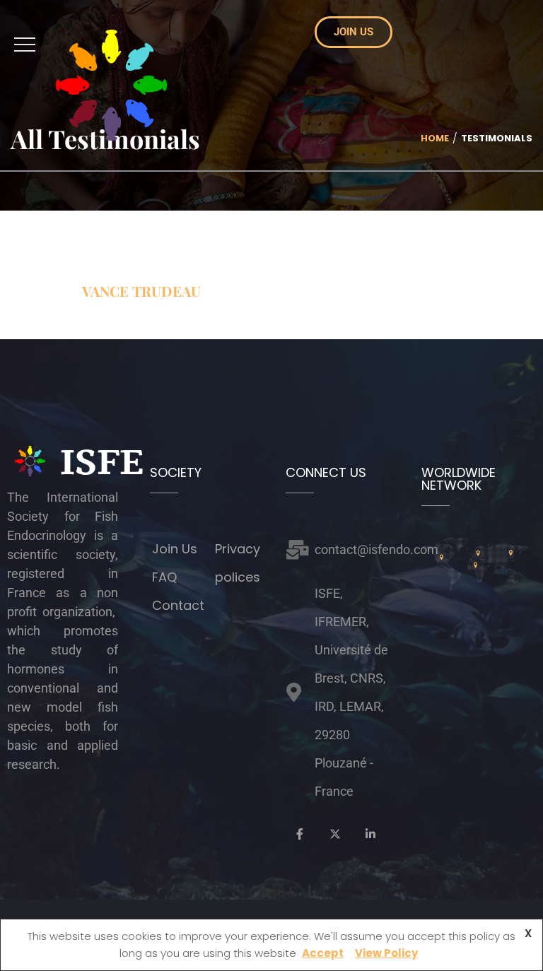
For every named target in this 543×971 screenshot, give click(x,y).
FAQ (164, 577)
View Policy (386, 953)
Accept (323, 953)
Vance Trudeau (141, 290)
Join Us (174, 549)
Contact (178, 605)
